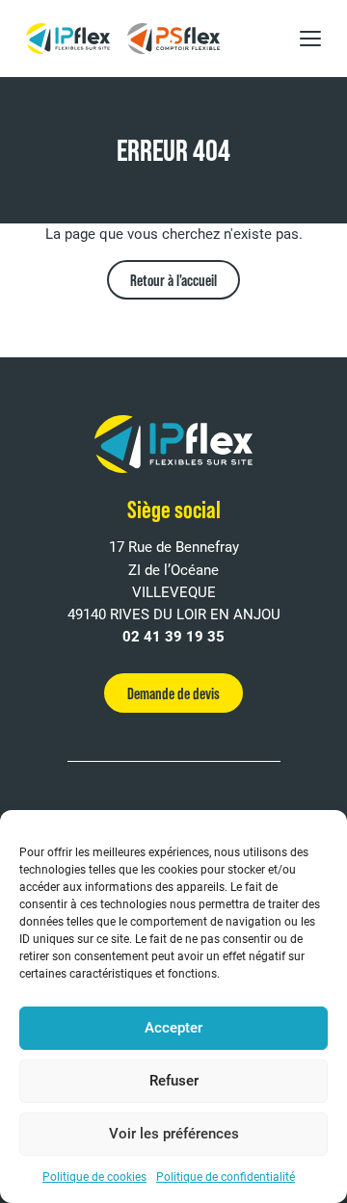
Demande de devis (173, 693)
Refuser (174, 1080)
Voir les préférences (174, 1133)
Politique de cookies (94, 1177)
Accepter (173, 1027)
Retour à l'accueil (173, 280)
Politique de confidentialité (225, 1177)
